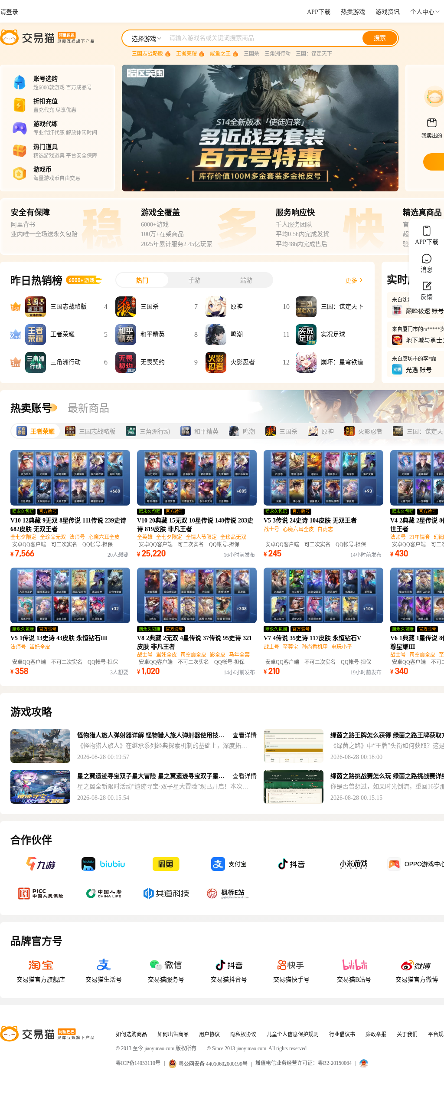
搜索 (380, 38)
